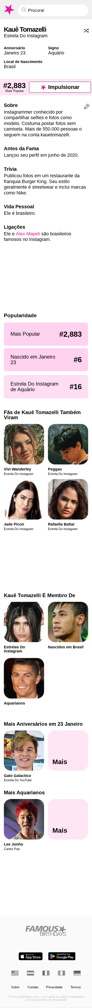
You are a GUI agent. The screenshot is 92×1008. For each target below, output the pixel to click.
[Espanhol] (30, 973)
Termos (75, 987)
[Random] (86, 31)
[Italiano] (61, 973)
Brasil (10, 66)
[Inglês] (14, 973)
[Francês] (45, 973)
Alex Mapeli (28, 233)
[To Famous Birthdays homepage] (9, 9)
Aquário (56, 53)
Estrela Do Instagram (25, 35)
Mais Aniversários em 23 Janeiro (43, 724)
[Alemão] (77, 973)
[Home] (46, 930)
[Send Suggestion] (86, 107)
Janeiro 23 (14, 53)
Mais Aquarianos (24, 793)
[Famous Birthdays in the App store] (31, 956)
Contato (32, 987)
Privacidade (54, 987)
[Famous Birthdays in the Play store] (62, 956)
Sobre (15, 987)
